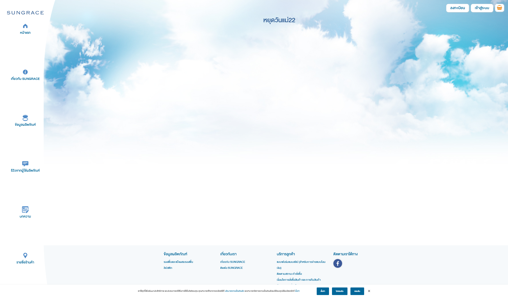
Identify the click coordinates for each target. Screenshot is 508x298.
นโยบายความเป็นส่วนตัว (234, 291)
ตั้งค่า (297, 291)
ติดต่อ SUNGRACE (231, 268)
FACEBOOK (337, 263)
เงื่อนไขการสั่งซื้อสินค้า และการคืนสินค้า (299, 280)
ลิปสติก (168, 268)
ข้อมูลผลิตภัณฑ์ (25, 124)
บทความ (25, 216)
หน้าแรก (25, 32)
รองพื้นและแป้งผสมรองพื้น (178, 262)
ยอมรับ (357, 291)
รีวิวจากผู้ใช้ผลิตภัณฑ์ (25, 170)
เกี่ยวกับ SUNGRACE (25, 78)
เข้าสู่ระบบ (482, 8)
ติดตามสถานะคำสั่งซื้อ (289, 274)
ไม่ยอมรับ (339, 291)
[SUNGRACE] (25, 13)
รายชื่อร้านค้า (25, 262)
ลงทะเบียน (457, 8)
